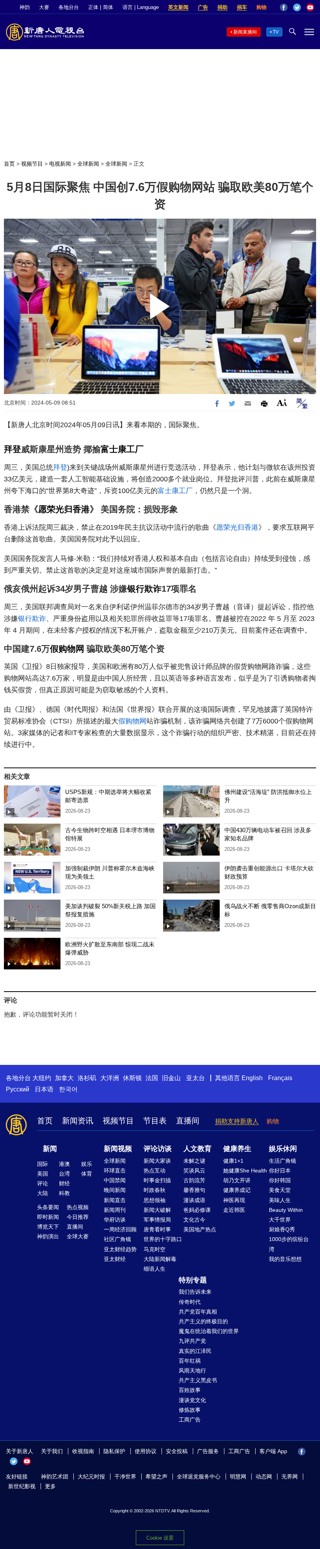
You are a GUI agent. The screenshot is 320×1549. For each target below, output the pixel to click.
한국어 (68, 1089)
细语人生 (154, 1269)
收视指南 (83, 1451)
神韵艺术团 (54, 1476)
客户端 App (273, 1451)
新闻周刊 (115, 1210)
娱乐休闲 (283, 1149)
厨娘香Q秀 (282, 1229)
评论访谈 (158, 1149)
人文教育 (197, 1149)
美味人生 (280, 1200)
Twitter (297, 7)
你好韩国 (280, 1180)
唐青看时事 (157, 1229)
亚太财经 (115, 1259)
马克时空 (154, 1249)
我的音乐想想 (285, 1259)
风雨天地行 (192, 1370)
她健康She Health (245, 1170)
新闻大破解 (157, 1210)
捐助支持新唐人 (237, 1121)
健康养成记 (237, 1190)
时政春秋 (154, 1190)
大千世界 (280, 1220)
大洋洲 (109, 1078)
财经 (64, 1183)
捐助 (222, 7)
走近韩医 (234, 1210)
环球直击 (115, 1170)
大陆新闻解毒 (160, 1259)
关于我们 (52, 1451)
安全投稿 (177, 1451)
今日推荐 (78, 1217)
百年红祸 (190, 1361)
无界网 (289, 1476)
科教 (64, 1193)
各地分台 (69, 7)
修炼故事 (190, 1410)
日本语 (44, 1089)
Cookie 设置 (160, 1538)
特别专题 (193, 1280)
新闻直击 (115, 1200)
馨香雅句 (194, 1190)
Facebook (284, 7)
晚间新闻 (115, 1190)
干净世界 (125, 1476)
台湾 (64, 1174)
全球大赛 (78, 1236)
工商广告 (190, 1419)
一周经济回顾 (120, 1229)
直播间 (187, 1120)
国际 (42, 1164)
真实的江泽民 (195, 1351)
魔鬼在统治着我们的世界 (209, 1331)
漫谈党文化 (192, 1400)
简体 (108, 7)
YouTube (310, 7)
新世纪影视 (22, 1486)
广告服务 (208, 1451)
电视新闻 (60, 164)
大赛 (44, 7)
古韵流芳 (194, 1180)
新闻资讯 (77, 1120)
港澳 (64, 1164)
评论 (42, 1183)
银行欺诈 (144, 589)
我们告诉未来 (195, 1292)
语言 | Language (141, 7)
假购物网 (67, 649)
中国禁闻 (115, 1180)
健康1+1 (233, 1161)
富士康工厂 (122, 449)
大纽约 (41, 1078)
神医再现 (234, 1200)
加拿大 (64, 1078)
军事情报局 (157, 1220)
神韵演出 (48, 1236)
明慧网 (238, 1476)
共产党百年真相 (198, 1312)
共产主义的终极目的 (203, 1321)
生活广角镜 (282, 1161)
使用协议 (145, 1451)
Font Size (282, 402)
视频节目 (32, 164)
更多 (50, 1486)
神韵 (25, 7)
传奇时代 (190, 1302)
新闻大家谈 (157, 1161)
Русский (17, 1089)
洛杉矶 (87, 1078)
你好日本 (280, 1170)
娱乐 (86, 1164)
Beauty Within (286, 1210)
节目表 (155, 1120)
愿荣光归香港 (64, 509)
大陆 (42, 1193)
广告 (203, 7)
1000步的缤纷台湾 (289, 1244)
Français (280, 1078)
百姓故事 (190, 1390)
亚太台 (195, 1078)
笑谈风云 (194, 1170)
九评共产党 (192, 1341)
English (252, 1078)
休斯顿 (132, 1078)
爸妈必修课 (197, 1210)
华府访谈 (115, 1220)
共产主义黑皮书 (198, 1380)
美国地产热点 (199, 1229)
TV (276, 32)
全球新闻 (88, 164)
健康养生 (237, 1149)
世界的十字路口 (163, 1239)
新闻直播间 (245, 32)
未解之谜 (194, 1161)
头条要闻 (48, 1207)
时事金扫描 (157, 1180)
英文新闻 (178, 7)
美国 (42, 1174)
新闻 (50, 1149)
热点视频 (78, 1207)
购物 (261, 7)
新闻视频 (118, 1149)
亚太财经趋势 (120, 1249)
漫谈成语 (194, 1200)
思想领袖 (154, 1200)
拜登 (12, 449)
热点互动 (154, 1170)
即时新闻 (48, 1217)
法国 (152, 1078)
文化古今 (194, 1220)
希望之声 (156, 1476)
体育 (86, 1174)
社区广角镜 (117, 1239)
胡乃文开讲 (237, 1180)
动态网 (264, 1476)
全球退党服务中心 (198, 1476)
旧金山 (171, 1078)
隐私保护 (114, 1451)
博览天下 (48, 1227)
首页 (9, 164)
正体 (93, 7)
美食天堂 (280, 1190)
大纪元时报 (91, 1476)
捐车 (242, 7)
